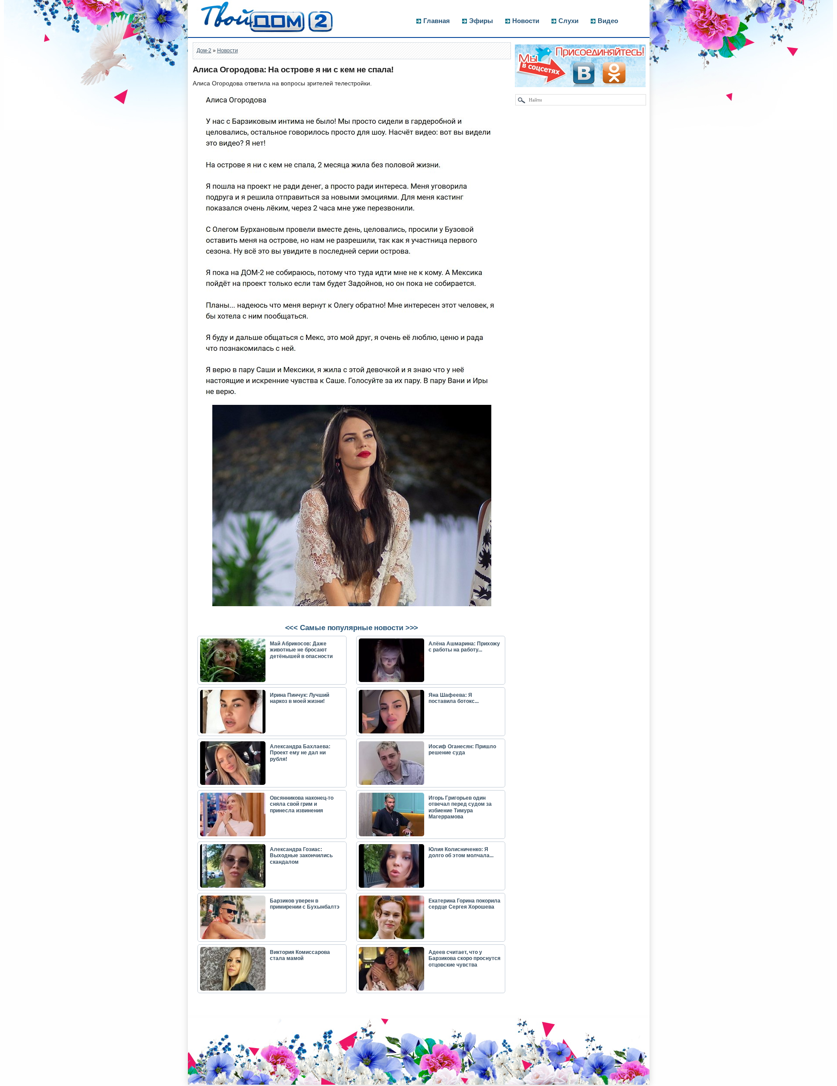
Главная (436, 20)
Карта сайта (212, 1081)
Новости (525, 20)
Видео (608, 20)
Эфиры (481, 20)
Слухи (568, 20)
